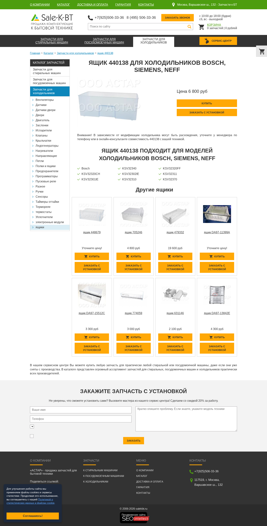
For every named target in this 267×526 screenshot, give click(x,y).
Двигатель (42, 120)
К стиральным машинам (100, 470)
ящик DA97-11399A (217, 232)
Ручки (39, 191)
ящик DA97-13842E (217, 313)
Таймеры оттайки (47, 201)
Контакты (146, 4)
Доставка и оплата (92, 4)
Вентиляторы (45, 99)
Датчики (41, 104)
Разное (40, 186)
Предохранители (47, 171)
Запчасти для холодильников (75, 53)
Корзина (214, 24)
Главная (35, 53)
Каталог (63, 4)
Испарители (44, 130)
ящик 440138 (105, 53)
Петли (40, 161)
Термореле (43, 206)
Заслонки (42, 125)
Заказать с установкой (206, 112)
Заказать (133, 440)
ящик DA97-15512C (92, 313)
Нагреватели (44, 150)
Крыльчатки (43, 140)
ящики (40, 227)
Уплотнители (44, 217)
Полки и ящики (46, 166)
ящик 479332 (175, 232)
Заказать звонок (177, 17)
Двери (40, 115)
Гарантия (123, 4)
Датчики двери (45, 110)
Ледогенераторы (47, 145)
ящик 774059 (133, 313)
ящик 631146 (175, 313)
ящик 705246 (133, 232)
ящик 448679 (92, 232)
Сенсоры (42, 196)
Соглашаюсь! (33, 515)
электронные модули (50, 222)
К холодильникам (95, 481)
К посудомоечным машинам (103, 475)
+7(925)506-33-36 (109, 17)
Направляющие (46, 155)
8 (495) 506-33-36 (141, 17)
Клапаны (42, 135)
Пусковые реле (46, 181)
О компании (40, 4)
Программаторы (47, 176)
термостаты (44, 211)
